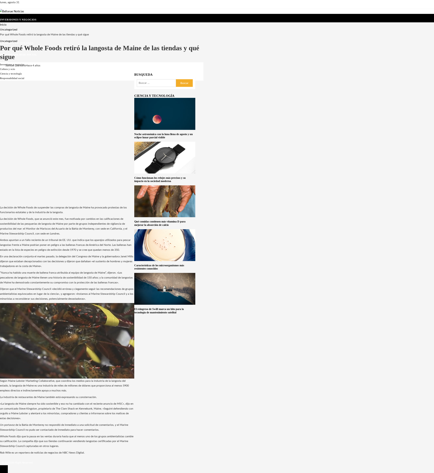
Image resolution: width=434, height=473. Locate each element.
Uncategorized (8, 41)
